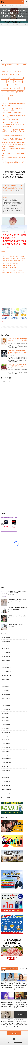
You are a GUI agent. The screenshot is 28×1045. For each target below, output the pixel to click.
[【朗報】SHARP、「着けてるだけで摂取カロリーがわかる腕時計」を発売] (4, 602)
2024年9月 (4, 724)
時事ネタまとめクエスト (14, 19)
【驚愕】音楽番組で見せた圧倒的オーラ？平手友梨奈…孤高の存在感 (7, 1004)
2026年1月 (4, 664)
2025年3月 (4, 702)
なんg (12, 74)
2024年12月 (5, 713)
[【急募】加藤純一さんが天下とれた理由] (4, 618)
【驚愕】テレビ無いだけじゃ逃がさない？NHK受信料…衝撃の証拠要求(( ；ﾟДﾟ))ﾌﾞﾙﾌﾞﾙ (20, 1024)
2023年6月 (4, 781)
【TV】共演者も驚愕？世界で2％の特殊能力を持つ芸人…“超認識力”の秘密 (20, 1005)
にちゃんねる (5, 78)
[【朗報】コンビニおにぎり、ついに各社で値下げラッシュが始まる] (4, 610)
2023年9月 (4, 770)
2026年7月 (4, 641)
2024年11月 (5, 717)
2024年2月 (4, 751)
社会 (27, 5)
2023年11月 (5, 762)
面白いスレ (5, 98)
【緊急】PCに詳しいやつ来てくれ (10, 119)
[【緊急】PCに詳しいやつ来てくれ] (4, 627)
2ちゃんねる (5, 71)
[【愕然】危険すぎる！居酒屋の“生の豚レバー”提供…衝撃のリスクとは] (4, 367)
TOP (2, 5)
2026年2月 (4, 660)
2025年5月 (4, 694)
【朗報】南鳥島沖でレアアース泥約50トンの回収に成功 (13, 154)
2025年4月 (4, 698)
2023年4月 (4, 789)
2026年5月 (4, 648)
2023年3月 (4, 793)
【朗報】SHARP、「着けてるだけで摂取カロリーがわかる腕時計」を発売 (14, 109)
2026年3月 (4, 656)
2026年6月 (4, 645)
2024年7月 (4, 732)
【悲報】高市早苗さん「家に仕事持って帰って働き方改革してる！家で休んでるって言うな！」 (13, 139)
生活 (22, 5)
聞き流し (11, 95)
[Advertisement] (14, 43)
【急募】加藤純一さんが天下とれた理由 (11, 112)
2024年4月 (4, 743)
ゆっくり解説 (18, 81)
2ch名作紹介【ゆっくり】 (20, 64)
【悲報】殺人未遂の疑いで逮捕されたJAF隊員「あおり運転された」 (13, 163)
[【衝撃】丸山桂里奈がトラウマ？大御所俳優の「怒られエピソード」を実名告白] (4, 341)
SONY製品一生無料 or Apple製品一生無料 (12, 135)
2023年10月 (5, 766)
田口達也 (5, 197)
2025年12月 (5, 667)
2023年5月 (4, 785)
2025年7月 (4, 686)
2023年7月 (4, 777)
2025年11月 (5, 671)
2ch (3, 64)
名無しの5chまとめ (6, 88)
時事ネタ (17, 5)
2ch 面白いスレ (15, 68)
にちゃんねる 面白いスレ (17, 78)
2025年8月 (4, 683)
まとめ (4, 81)
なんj (17, 74)
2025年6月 (4, 690)
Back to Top (14, 1033)
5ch (11, 71)
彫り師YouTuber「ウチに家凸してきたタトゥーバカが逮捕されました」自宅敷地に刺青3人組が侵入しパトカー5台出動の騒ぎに (13, 144)
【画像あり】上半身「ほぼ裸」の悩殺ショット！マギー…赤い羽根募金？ (7, 985)
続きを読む (3, 251)
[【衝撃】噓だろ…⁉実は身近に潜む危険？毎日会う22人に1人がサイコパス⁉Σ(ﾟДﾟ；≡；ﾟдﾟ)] (4, 353)
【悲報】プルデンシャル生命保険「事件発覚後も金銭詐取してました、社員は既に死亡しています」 (13, 131)
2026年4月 (4, 652)
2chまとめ (9, 64)
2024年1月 (4, 755)
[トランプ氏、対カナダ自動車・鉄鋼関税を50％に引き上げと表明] (4, 594)
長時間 (18, 95)
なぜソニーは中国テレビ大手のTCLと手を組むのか (13, 158)
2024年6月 (4, 736)
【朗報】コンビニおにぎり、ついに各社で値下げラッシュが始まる (13, 116)
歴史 (13, 91)
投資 (12, 5)
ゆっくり (10, 81)
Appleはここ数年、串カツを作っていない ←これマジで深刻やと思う (13, 125)
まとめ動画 (7, 5)
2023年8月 (4, 774)
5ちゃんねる (5, 74)
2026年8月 (4, 637)
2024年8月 (4, 728)
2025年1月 (4, 709)
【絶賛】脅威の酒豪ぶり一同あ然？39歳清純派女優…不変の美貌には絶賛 (20, 986)
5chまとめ (18, 71)
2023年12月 (5, 758)
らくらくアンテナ (18, 1042)
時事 (22, 88)
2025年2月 (4, 705)
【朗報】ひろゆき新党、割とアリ (10, 122)
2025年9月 (4, 679)
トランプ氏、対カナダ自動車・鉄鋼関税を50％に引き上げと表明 (13, 104)
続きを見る (14, 227)
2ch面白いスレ (5, 68)
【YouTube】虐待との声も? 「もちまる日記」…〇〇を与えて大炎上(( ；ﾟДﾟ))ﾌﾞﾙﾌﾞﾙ (7, 1024)
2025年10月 (5, 675)
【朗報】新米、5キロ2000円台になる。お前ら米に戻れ (13, 149)
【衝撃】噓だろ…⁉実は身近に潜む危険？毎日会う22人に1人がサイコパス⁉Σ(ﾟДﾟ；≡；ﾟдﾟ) (17, 352)
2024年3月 (4, 747)
